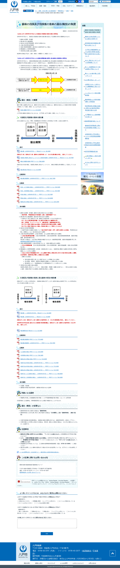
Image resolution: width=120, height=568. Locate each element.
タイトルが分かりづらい (37, 513)
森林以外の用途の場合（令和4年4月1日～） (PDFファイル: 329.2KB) (39, 201)
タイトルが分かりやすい (26, 503)
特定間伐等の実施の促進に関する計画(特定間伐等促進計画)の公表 (92, 108)
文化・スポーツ (67, 6)
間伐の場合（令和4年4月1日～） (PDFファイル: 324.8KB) (36, 198)
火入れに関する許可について (92, 163)
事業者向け (79, 6)
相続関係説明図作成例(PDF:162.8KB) (30, 241)
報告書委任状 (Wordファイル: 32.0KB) (31, 330)
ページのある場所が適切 (42, 503)
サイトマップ (51, 563)
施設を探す (38, 1)
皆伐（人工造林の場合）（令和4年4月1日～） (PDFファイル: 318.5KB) (40, 187)
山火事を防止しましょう (92, 80)
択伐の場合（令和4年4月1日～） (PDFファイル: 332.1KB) (36, 194)
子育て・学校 (55, 6)
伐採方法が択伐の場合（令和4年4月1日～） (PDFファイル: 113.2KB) (39, 366)
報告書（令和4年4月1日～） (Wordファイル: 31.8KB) (35, 316)
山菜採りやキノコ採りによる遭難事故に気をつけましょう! (92, 86)
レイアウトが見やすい (50, 501)
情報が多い (47, 511)
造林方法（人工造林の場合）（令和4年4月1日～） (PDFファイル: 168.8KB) (41, 373)
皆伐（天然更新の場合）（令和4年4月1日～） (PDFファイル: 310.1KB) (40, 191)
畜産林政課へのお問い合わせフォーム (30, 472)
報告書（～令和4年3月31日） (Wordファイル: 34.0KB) (35, 313)
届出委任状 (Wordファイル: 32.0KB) (30, 169)
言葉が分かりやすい (24, 501)
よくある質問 (63, 563)
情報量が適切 (37, 501)
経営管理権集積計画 (91, 151)
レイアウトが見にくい (59, 511)
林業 (72, 11)
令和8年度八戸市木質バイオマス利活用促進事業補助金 (92, 136)
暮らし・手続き (30, 6)
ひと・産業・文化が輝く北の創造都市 (45, 11)
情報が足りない (36, 511)
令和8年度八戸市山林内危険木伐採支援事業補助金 (92, 145)
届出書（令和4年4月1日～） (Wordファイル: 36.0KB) (35, 151)
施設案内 (92, 6)
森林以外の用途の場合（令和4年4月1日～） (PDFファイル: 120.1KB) (39, 370)
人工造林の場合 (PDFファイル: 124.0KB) (31, 351)
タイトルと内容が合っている (67, 501)
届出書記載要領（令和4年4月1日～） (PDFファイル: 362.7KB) (37, 178)
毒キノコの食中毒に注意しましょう (92, 74)
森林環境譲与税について (92, 121)
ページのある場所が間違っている (56, 513)
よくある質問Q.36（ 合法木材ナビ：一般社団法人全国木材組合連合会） (39, 452)
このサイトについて (78, 563)
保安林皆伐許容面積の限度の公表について (92, 44)
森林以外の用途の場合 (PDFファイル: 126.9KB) (33, 359)
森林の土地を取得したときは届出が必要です (92, 38)
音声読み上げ (106, 1)
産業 (67, 11)
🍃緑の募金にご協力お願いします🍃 (93, 157)
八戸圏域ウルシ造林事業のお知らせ (92, 116)
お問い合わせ (92, 563)
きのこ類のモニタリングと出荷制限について (92, 61)
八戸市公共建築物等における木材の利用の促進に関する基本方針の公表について (92, 53)
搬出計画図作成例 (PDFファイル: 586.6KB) (32, 161)
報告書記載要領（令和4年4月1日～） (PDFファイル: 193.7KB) (37, 343)
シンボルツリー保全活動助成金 (92, 94)
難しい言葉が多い (24, 511)
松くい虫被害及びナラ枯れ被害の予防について (92, 68)
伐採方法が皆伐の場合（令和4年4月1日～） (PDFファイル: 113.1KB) (39, 362)
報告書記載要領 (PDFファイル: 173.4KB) (31, 339)
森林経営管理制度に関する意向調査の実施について (92, 128)
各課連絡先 (86, 551)
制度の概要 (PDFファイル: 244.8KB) (30, 110)
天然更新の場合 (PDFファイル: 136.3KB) (31, 355)
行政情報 (105, 6)
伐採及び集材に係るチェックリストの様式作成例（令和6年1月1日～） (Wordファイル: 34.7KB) (47, 157)
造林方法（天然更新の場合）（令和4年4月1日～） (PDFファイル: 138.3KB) (41, 377)
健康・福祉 (42, 6)
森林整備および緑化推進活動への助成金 (92, 101)
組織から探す (28, 1)
